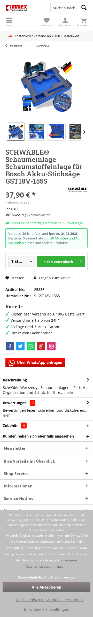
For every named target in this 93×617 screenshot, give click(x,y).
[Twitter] (20, 346)
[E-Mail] (41, 346)
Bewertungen (15, 402)
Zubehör (14, 425)
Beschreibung (15, 380)
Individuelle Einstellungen (46, 609)
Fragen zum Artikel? (55, 277)
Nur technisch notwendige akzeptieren (49, 599)
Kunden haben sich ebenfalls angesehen (38, 436)
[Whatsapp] (31, 346)
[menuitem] (83, 22)
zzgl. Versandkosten (35, 215)
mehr (68, 392)
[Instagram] (51, 346)
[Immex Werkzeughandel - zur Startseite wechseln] (23, 8)
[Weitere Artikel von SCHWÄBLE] (77, 189)
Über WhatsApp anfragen (39, 362)
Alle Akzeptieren (46, 587)
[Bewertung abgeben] (35, 188)
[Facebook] (10, 346)
